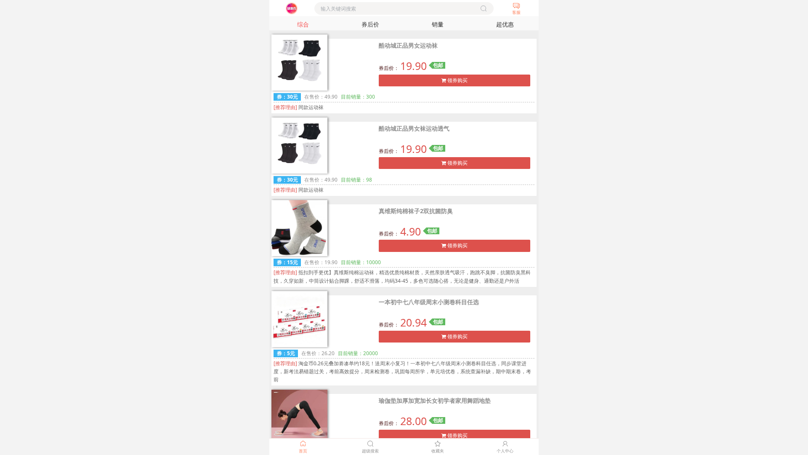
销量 (438, 24)
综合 (303, 24)
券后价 (370, 24)
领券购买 (457, 80)
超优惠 (505, 24)
